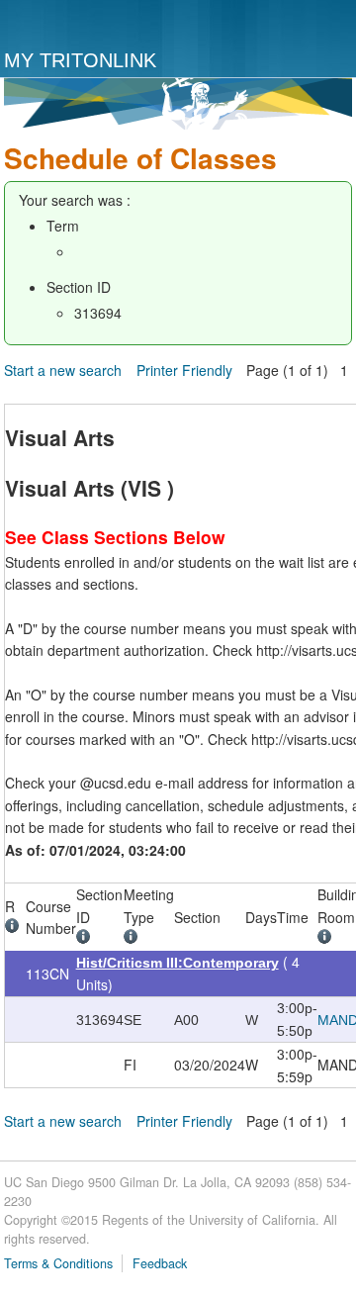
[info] (15, 928)
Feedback (160, 1263)
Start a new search (63, 370)
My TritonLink (80, 60)
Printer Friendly (184, 370)
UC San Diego (86, 26)
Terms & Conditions (58, 1263)
